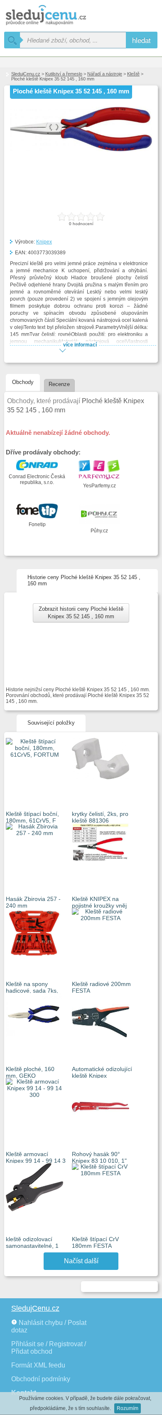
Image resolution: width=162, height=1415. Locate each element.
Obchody (23, 382)
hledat (141, 40)
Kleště (133, 73)
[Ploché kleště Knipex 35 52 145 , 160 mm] (81, 150)
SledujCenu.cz (25, 73)
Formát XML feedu (38, 1365)
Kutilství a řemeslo (63, 73)
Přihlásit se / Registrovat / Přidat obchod (48, 1347)
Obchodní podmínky (40, 1378)
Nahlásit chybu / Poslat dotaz (48, 1326)
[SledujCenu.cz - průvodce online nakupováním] (58, 15)
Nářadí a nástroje (104, 73)
